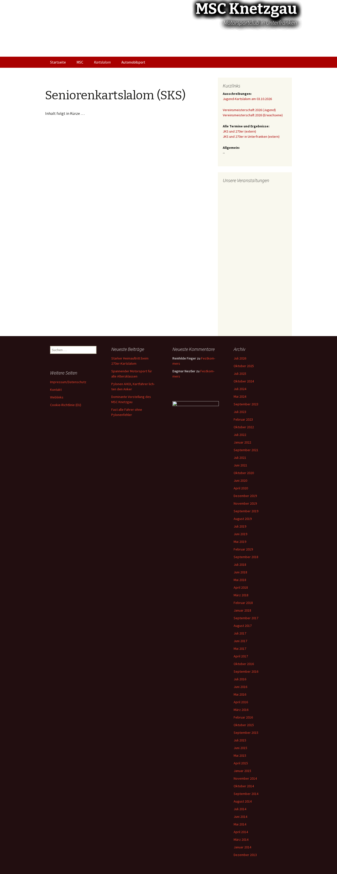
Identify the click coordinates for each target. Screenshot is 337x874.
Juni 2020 (240, 480)
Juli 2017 (240, 633)
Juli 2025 (240, 373)
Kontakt (56, 389)
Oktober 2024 (244, 381)
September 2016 (246, 671)
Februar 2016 (243, 717)
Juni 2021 (240, 465)
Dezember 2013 (245, 855)
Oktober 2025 (244, 366)
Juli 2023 (240, 412)
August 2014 (243, 801)
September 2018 (246, 557)
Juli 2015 (240, 740)
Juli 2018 (240, 564)
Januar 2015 (242, 771)
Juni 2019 (240, 534)
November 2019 (245, 503)
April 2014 (241, 832)
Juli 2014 (240, 809)
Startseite (58, 62)
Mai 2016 (240, 694)
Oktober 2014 (244, 786)
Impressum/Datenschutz (68, 382)
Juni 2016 (240, 687)
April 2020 (241, 488)
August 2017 (243, 625)
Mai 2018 (240, 580)
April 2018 (241, 587)
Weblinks (56, 397)
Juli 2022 (240, 434)
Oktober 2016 (244, 664)
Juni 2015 (240, 748)
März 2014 (241, 839)
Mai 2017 (240, 648)
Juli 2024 (240, 389)
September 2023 (246, 404)
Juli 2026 (240, 358)
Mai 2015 (240, 755)
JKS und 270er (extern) (239, 131)
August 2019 (243, 518)
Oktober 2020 (244, 473)
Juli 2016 (240, 679)
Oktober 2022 (244, 427)
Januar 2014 (242, 847)
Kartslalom (102, 62)
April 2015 (241, 763)
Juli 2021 (240, 457)
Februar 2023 (243, 419)
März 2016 (241, 709)
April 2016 (241, 702)
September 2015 (246, 732)
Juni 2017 (240, 641)
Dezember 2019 (245, 496)
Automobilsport (133, 62)
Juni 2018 (240, 572)
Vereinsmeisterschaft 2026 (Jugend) (249, 110)
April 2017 (241, 656)
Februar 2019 (243, 549)
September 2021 (246, 450)
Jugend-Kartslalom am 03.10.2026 (247, 99)
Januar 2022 (242, 442)
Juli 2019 (240, 526)
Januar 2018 (242, 610)
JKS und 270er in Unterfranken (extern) (251, 136)
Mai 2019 (240, 541)
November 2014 (245, 778)
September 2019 (246, 511)
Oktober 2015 (244, 725)
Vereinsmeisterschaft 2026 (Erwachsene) (253, 115)
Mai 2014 (240, 824)
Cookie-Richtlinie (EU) (65, 405)
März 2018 (241, 595)
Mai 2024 (240, 396)
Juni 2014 (240, 816)
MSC (79, 62)
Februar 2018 (243, 602)
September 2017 (246, 618)
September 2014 (246, 793)
